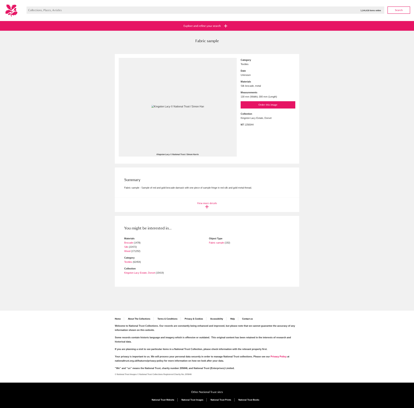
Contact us (247, 319)
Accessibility (216, 319)
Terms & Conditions (167, 319)
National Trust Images (192, 400)
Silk (126, 246)
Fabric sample (216, 242)
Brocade (128, 242)
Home (118, 319)
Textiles (128, 262)
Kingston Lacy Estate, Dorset (139, 272)
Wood (127, 251)
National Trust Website (163, 400)
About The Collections (139, 319)
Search (399, 10)
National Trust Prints (221, 400)
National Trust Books (248, 400)
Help (232, 319)
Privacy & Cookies (194, 319)
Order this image (267, 104)
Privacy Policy (279, 356)
